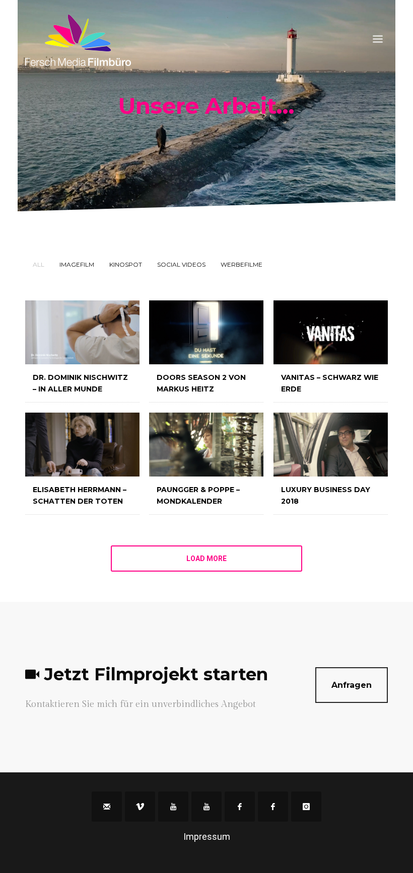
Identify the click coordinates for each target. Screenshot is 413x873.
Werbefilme (241, 264)
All (38, 264)
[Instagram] (306, 806)
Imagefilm (76, 264)
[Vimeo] (140, 806)
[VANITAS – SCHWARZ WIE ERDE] (330, 332)
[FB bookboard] (273, 806)
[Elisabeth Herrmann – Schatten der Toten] (82, 445)
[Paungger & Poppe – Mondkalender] (206, 445)
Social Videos (181, 264)
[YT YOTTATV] (173, 806)
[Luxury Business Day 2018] (330, 445)
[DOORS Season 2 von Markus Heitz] (206, 332)
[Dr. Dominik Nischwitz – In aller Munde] (82, 332)
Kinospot (125, 264)
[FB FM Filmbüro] (240, 806)
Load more (206, 558)
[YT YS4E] (206, 806)
